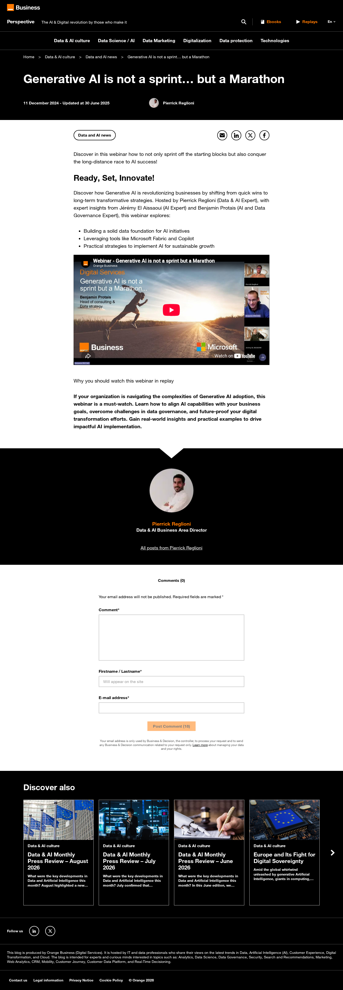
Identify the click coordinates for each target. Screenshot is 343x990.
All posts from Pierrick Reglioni (171, 547)
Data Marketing (159, 40)
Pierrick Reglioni (171, 524)
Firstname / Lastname (120, 671)
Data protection (236, 40)
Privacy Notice (81, 980)
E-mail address (114, 697)
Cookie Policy (111, 980)
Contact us (18, 980)
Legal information (48, 980)
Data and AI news (101, 56)
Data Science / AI (116, 40)
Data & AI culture (72, 40)
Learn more (200, 745)
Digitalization (197, 40)
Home (28, 56)
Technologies (275, 40)
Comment (109, 609)
